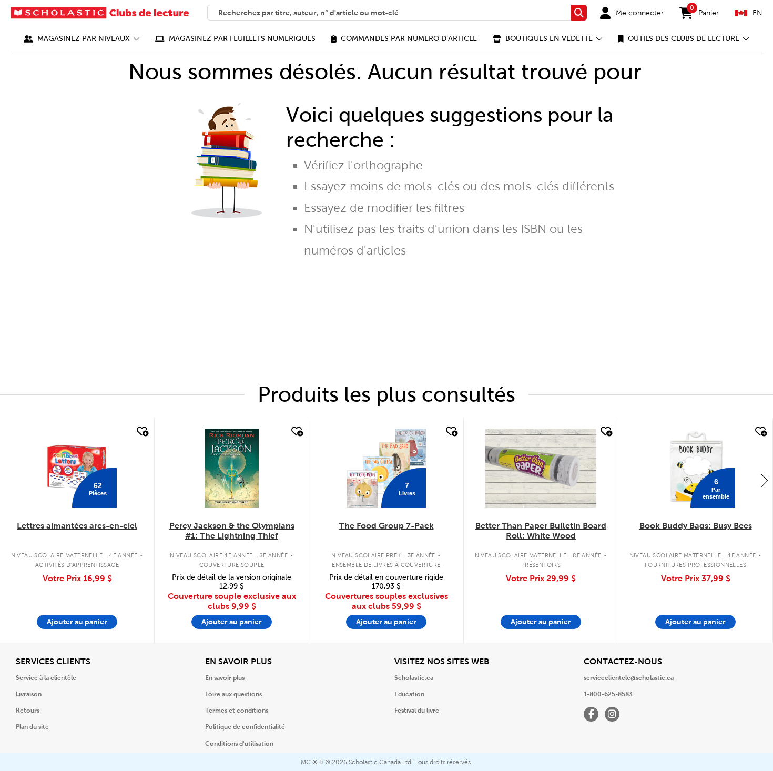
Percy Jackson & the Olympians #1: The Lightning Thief (231, 530)
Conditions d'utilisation (239, 743)
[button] (82, 39)
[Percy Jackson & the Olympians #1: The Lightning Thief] (231, 468)
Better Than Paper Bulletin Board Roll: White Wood (540, 530)
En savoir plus (225, 678)
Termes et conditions (236, 710)
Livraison (29, 694)
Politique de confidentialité (245, 727)
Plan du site (32, 727)
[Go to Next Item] (764, 480)
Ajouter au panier (77, 621)
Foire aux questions (233, 694)
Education (409, 694)
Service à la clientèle (46, 678)
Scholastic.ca (413, 678)
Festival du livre (416, 710)
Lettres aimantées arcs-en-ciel (77, 525)
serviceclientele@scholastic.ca (629, 678)
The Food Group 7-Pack (386, 525)
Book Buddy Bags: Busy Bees (695, 525)
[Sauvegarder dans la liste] (141, 432)
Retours (27, 710)
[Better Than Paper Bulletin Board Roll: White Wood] (540, 468)
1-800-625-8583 (608, 694)
